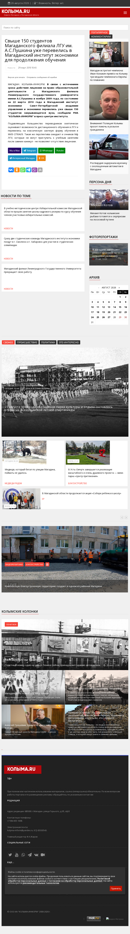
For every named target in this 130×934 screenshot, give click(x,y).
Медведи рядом (13, 483)
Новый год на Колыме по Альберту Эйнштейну (95, 688)
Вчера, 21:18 (10, 506)
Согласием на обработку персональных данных (75, 880)
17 (92, 312)
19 (103, 312)
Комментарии (101, 36)
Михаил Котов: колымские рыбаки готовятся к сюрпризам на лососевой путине (107, 216)
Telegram (31, 150)
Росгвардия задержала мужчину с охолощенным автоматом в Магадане (108, 166)
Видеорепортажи (14, 564)
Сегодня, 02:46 (12, 388)
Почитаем (11, 624)
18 (98, 312)
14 (114, 307)
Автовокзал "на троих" (22, 660)
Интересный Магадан (23, 158)
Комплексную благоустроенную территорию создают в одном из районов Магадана (53, 586)
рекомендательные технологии (41, 883)
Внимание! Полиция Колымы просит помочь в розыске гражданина (106, 126)
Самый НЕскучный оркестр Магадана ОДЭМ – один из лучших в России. (30, 733)
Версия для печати (16, 77)
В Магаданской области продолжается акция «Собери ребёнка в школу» (81, 493)
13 (109, 307)
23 (125, 312)
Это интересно (69, 342)
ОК (42, 158)
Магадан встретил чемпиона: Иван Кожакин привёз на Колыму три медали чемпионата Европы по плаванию (109, 75)
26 (103, 317)
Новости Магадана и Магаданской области (21, 15)
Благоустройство (77, 483)
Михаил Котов (102, 205)
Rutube (60, 150)
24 (92, 317)
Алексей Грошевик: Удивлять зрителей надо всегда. (30, 726)
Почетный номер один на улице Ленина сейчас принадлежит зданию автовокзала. (53, 665)
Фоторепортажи (103, 237)
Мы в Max (15, 150)
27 (109, 317)
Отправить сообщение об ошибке (42, 77)
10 (92, 307)
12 (103, 307)
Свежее (8, 342)
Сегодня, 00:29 (11, 461)
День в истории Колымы (38, 388)
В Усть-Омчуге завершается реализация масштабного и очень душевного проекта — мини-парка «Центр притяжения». (96, 473)
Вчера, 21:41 (73, 461)
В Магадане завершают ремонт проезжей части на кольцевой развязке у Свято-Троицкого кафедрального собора (107, 256)
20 (109, 312)
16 (125, 307)
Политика (48, 342)
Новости (11, 68)
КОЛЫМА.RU (16, 11)
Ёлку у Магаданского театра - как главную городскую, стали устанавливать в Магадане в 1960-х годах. (32, 698)
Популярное (99, 32)
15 (120, 307)
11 (98, 307)
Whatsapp (47, 150)
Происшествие (27, 342)
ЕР (43, 499)
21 (114, 312)
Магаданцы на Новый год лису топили (27, 693)
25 (98, 317)
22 (120, 312)
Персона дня (100, 182)
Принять (116, 888)
